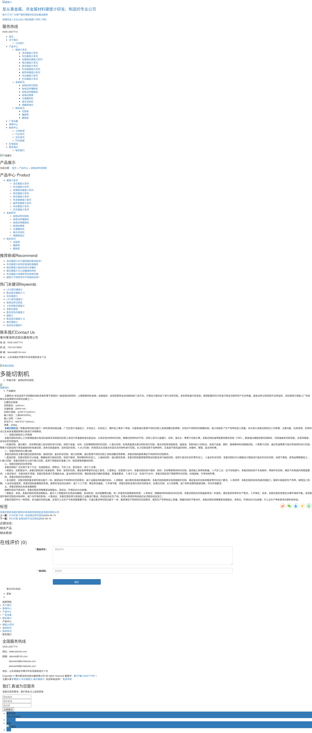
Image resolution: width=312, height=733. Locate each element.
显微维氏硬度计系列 (32, 59)
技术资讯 (20, 137)
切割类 (25, 111)
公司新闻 (20, 130)
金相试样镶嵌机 (30, 88)
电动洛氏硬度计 (14, 325)
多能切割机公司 (51, 512)
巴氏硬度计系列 (30, 78)
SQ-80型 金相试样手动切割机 (24, 518)
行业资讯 (20, 134)
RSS (38, 19)
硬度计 (9, 315)
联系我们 (13, 147)
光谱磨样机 (27, 98)
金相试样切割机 (30, 85)
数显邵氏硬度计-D (15, 318)
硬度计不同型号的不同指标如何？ (23, 277)
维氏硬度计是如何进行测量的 (21, 267)
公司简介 (20, 43)
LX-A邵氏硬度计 (14, 289)
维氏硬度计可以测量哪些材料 (21, 270)
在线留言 (13, 143)
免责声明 (67, 679)
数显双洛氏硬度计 (15, 312)
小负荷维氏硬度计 (15, 305)
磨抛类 (25, 117)
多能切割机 (12, 309)
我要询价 (4, 387)
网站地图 (29, 19)
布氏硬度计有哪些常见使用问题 (22, 273)
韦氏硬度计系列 (30, 75)
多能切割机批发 (35, 512)
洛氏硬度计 (12, 296)
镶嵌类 (25, 114)
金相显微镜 (27, 95)
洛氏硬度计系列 (30, 52)
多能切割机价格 (19, 512)
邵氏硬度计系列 (30, 65)
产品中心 (13, 46)
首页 (11, 36)
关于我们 (13, 39)
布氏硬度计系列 (30, 56)
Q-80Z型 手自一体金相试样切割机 (26, 515)
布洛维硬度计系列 (31, 69)
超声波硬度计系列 (31, 72)
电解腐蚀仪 (27, 104)
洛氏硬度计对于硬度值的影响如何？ (24, 260)
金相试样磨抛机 (30, 91)
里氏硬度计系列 (30, 62)
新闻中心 (13, 127)
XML (44, 19)
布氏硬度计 (27, 679)
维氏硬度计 (12, 321)
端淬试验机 (27, 101)
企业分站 (18, 19)
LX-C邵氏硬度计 (14, 299)
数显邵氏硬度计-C (15, 292)
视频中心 (13, 124)
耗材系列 (20, 108)
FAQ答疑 (20, 140)
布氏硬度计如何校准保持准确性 (22, 264)
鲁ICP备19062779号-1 (85, 675)
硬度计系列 (21, 49)
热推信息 (7, 19)
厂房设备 (13, 121)
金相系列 (20, 82)
